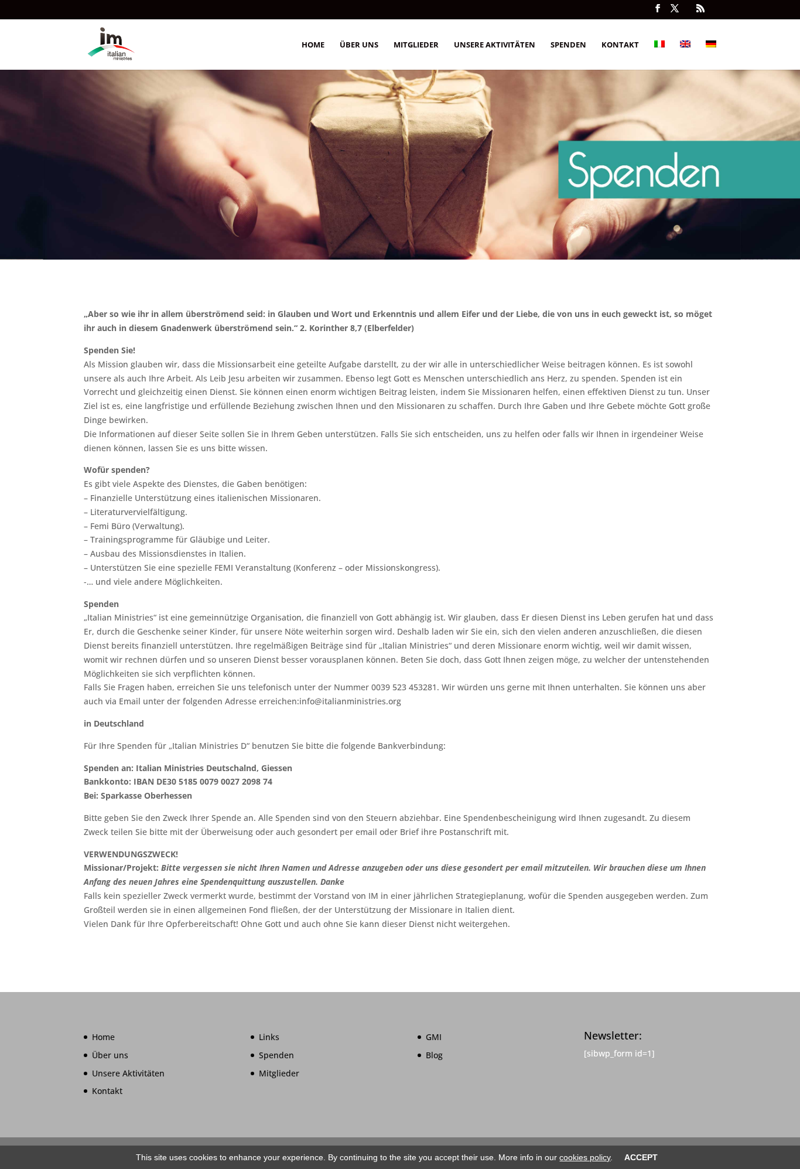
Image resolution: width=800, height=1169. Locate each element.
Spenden (568, 45)
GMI (434, 1036)
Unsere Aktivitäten (494, 45)
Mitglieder (416, 45)
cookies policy (584, 1157)
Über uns (359, 45)
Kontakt (620, 45)
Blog (434, 1055)
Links (269, 1036)
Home (313, 45)
